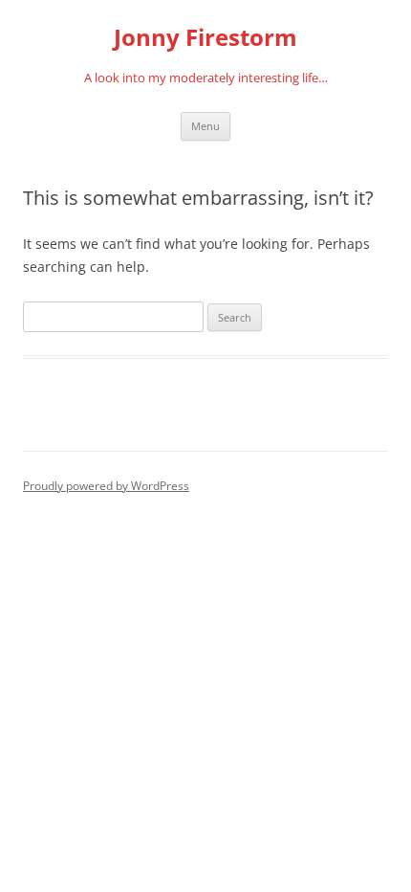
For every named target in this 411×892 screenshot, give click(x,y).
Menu (205, 126)
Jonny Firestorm (205, 38)
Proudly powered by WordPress (106, 486)
